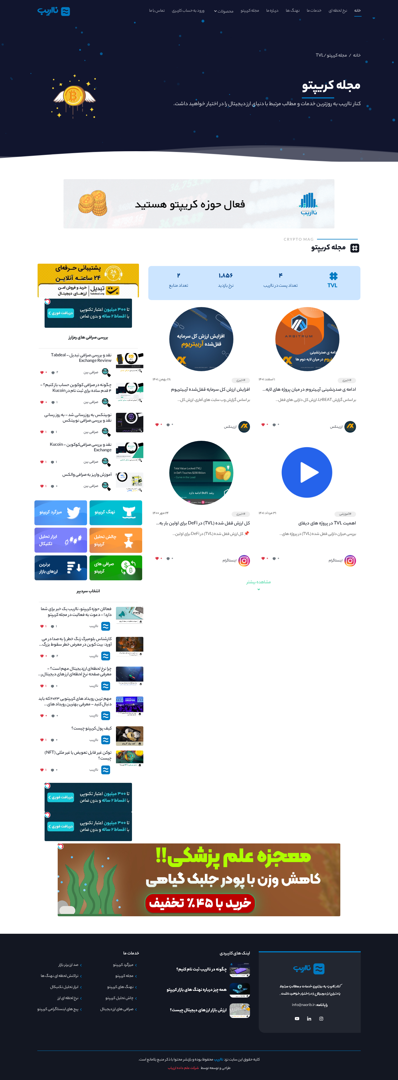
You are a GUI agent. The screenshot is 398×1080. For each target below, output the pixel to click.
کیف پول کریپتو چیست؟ (91, 729)
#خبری (346, 380)
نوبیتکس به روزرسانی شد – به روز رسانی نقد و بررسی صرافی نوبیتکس (78, 418)
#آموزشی (345, 514)
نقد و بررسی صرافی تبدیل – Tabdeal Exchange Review (81, 358)
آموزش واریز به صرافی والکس (87, 475)
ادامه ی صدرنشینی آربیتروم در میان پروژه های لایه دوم (311, 390)
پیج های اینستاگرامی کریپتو (57, 1009)
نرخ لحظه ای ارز (68, 998)
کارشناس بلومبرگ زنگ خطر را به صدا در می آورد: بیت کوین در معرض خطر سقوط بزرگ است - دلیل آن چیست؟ (77, 642)
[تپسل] (47, 301)
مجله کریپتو (250, 11)
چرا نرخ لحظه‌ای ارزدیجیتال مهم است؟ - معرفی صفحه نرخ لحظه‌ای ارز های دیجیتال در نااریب (75, 672)
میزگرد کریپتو (123, 965)
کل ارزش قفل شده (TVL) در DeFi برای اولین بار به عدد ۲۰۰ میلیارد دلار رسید (204, 524)
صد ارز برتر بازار (68, 965)
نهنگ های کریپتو (120, 987)
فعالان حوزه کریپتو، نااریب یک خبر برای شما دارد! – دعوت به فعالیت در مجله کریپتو (76, 612)
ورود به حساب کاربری (188, 11)
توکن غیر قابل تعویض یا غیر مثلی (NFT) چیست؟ (78, 756)
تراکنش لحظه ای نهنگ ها (59, 976)
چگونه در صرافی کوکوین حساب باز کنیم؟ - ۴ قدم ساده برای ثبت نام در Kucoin (76, 388)
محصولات (225, 11)
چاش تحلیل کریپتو (119, 998)
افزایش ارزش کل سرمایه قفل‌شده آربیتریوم (210, 390)
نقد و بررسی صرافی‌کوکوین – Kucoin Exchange (81, 448)
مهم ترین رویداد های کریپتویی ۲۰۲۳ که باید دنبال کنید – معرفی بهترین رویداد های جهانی (75, 702)
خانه (357, 11)
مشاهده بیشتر (259, 582)
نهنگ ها (293, 11)
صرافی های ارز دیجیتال (116, 1009)
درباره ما (272, 11)
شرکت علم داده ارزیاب (183, 1068)
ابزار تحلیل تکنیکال (64, 987)
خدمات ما (314, 11)
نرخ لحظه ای (338, 11)
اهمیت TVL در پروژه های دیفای (327, 523)
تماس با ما (157, 11)
